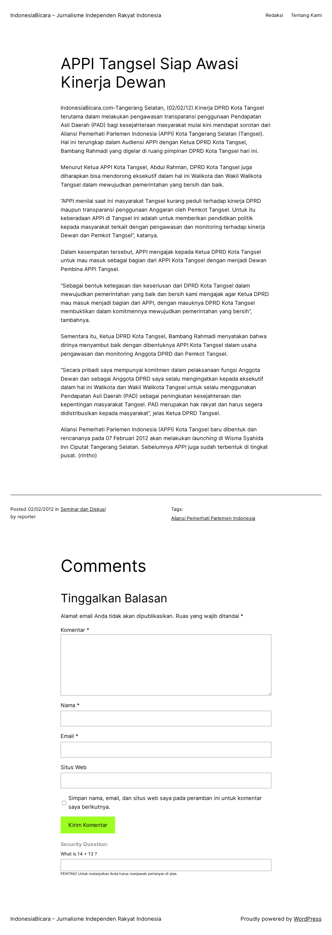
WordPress (308, 919)
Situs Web (74, 767)
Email (69, 736)
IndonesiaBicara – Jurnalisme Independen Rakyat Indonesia (85, 15)
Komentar (75, 630)
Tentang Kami (306, 15)
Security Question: (84, 844)
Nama (70, 705)
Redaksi (274, 15)
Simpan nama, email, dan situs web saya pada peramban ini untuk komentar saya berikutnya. (165, 802)
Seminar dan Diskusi (83, 509)
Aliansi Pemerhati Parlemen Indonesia (213, 518)
